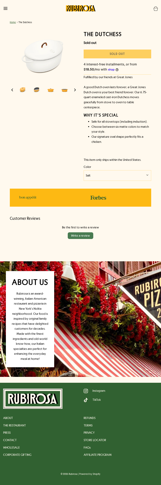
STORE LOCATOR (95, 440)
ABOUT (8, 418)
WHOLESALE (11, 447)
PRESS (7, 432)
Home (13, 22)
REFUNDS (89, 418)
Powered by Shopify (89, 474)
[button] (12, 89)
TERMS (88, 425)
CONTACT (10, 440)
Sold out (117, 53)
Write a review (80, 235)
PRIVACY (89, 432)
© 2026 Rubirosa (69, 474)
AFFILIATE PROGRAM (98, 455)
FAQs (87, 447)
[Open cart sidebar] (155, 8)
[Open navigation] (5, 8)
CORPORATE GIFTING (17, 455)
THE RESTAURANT (14, 425)
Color (87, 167)
